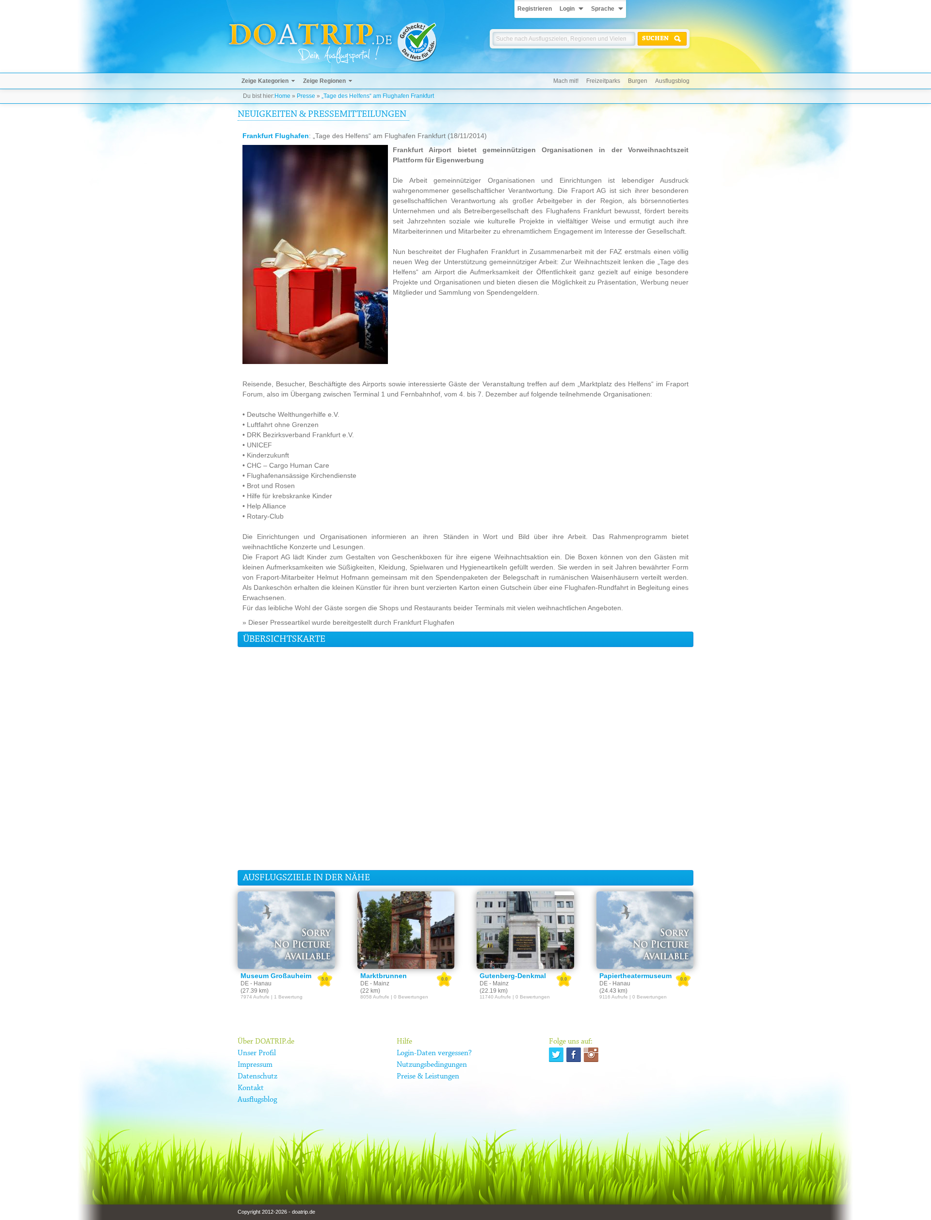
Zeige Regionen (324, 81)
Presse (306, 96)
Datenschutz (257, 1076)
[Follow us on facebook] (573, 1054)
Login (567, 8)
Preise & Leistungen (428, 1076)
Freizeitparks (603, 81)
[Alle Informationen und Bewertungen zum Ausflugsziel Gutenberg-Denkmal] (525, 930)
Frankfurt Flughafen (275, 136)
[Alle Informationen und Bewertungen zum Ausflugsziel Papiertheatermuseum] (645, 930)
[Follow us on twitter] (556, 1054)
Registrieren (534, 8)
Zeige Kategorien (265, 81)
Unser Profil (257, 1053)
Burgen (637, 81)
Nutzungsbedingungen (432, 1065)
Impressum (255, 1065)
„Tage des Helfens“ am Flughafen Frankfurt (377, 96)
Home (282, 96)
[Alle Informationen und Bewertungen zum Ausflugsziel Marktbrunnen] (406, 930)
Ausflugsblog (672, 81)
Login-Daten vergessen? (434, 1053)
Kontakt (251, 1088)
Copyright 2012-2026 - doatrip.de (276, 1212)
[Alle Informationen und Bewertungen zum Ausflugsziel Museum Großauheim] (286, 930)
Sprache (602, 8)
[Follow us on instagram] (591, 1054)
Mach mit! (565, 81)
